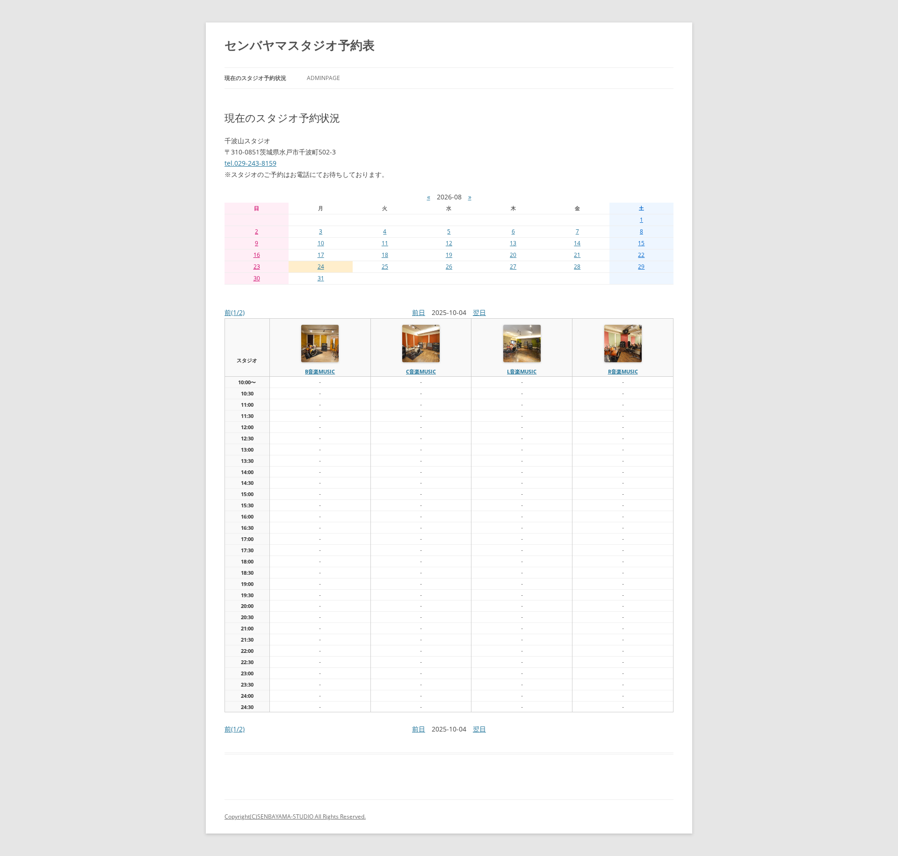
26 (449, 267)
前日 (418, 312)
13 (513, 243)
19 (449, 255)
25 (385, 267)
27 (513, 267)
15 (641, 243)
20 (513, 255)
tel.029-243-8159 (250, 163)
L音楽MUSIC (521, 371)
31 (321, 278)
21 (577, 255)
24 (321, 267)
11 (385, 243)
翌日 (479, 312)
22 (641, 255)
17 (321, 255)
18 (385, 255)
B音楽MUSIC (320, 371)
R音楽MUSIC (623, 371)
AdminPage (323, 78)
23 (256, 267)
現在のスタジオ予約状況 (255, 78)
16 (256, 255)
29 (641, 267)
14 (577, 243)
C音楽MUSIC (421, 371)
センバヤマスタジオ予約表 (299, 45)
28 (577, 267)
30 (256, 278)
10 (321, 243)
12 (449, 243)
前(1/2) (234, 312)
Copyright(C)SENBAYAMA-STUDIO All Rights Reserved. (295, 816)
